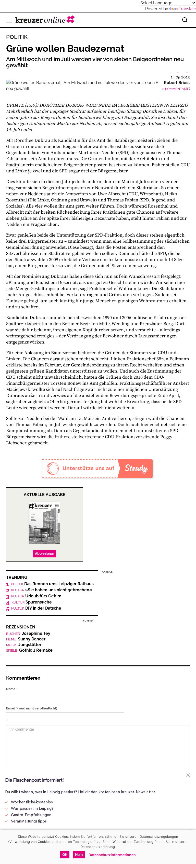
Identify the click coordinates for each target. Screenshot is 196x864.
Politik (17, 37)
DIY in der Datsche (36, 608)
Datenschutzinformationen (112, 855)
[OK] (189, 846)
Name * (11, 689)
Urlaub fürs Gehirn (36, 596)
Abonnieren (44, 554)
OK (64, 854)
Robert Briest (177, 82)
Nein (79, 854)
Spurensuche (31, 602)
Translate (187, 8)
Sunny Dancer (25, 639)
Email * (31, 708)
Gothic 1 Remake (29, 650)
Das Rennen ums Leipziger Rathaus (52, 584)
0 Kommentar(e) (176, 89)
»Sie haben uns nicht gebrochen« (51, 590)
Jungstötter (23, 644)
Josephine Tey (28, 633)
